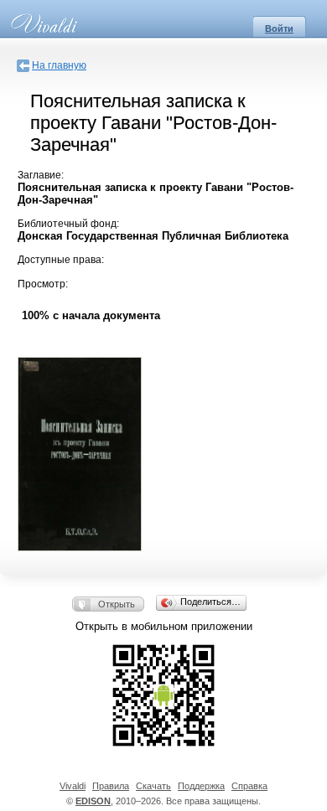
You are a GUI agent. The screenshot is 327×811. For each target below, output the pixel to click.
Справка (249, 786)
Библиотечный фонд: (68, 224)
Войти (279, 28)
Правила (110, 786)
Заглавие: (41, 175)
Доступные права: (61, 260)
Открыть (116, 604)
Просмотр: (43, 284)
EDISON (93, 801)
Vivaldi (73, 786)
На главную (59, 65)
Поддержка (201, 786)
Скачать (153, 786)
